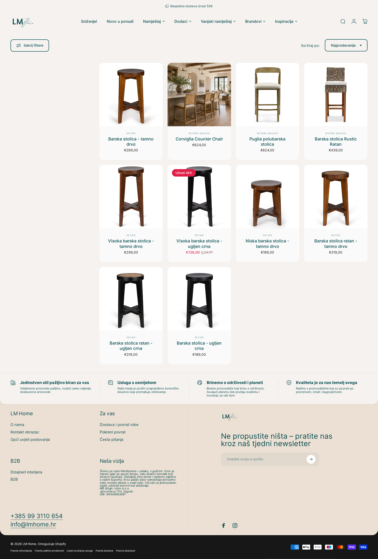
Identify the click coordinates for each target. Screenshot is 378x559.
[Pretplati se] (311, 459)
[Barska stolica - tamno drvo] (131, 94)
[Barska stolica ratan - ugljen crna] (131, 298)
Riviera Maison (199, 133)
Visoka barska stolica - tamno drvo (131, 243)
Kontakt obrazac (24, 432)
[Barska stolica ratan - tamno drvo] (336, 196)
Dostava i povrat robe (119, 424)
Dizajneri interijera (26, 472)
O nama (17, 424)
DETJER (130, 133)
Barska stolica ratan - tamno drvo (335, 243)
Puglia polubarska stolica (267, 141)
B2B (14, 479)
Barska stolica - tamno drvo (131, 141)
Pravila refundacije (21, 550)
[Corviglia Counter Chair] (199, 94)
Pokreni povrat (113, 432)
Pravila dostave (104, 550)
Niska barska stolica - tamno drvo (267, 243)
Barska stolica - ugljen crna (199, 345)
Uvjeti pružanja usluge (80, 550)
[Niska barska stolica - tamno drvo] (267, 196)
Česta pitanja (111, 439)
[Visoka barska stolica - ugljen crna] (199, 196)
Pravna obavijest (125, 550)
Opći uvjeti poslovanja (30, 439)
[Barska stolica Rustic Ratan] (336, 94)
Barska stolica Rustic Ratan (336, 141)
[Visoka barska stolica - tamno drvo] (131, 196)
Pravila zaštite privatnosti (49, 550)
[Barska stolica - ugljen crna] (199, 298)
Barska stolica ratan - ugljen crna (131, 345)
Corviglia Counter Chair (199, 139)
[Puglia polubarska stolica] (267, 94)
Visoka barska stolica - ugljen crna (199, 243)
